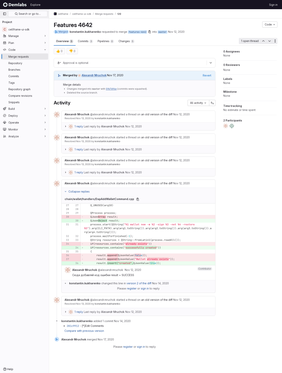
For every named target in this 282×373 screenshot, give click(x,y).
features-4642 (137, 32)
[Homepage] (14, 5)
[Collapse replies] (65, 191)
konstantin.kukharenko (107, 118)
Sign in (273, 4)
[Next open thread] (269, 41)
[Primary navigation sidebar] (5, 14)
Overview (64, 41)
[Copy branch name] (149, 32)
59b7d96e (111, 88)
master (162, 32)
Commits (85, 41)
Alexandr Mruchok (113, 126)
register (132, 288)
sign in (145, 288)
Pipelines (105, 41)
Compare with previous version (84, 330)
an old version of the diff (156, 114)
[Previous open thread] (263, 41)
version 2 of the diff (139, 283)
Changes (126, 41)
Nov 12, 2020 (176, 31)
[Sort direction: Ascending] (212, 103)
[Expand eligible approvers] (210, 63)
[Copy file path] (137, 199)
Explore (35, 4)
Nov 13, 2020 (83, 118)
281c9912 (73, 326)
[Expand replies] (65, 126)
